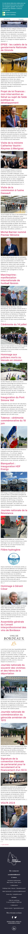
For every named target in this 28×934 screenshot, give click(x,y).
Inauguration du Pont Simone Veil (12, 399)
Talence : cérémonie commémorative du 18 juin (13, 420)
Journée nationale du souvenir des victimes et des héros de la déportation (13, 669)
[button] (3, 12)
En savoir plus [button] (6, 10)
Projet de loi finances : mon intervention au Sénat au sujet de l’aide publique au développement (14, 97)
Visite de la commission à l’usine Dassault (12, 190)
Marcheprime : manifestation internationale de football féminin (10, 279)
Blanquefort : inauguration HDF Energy (11, 466)
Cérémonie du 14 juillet (14, 324)
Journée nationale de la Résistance (14, 512)
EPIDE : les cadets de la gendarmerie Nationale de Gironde (14, 47)
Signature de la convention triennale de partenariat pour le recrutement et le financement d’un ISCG (14, 764)
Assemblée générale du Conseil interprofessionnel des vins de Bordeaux (13, 626)
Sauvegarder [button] (7, 19)
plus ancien (5, 844)
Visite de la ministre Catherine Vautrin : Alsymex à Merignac (12, 145)
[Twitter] (15, 917)
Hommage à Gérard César (12, 587)
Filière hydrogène (10, 549)
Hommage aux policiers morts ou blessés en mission (11, 357)
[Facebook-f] (12, 917)
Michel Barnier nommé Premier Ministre (13, 233)
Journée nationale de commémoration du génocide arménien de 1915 (13, 716)
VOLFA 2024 (8, 802)
